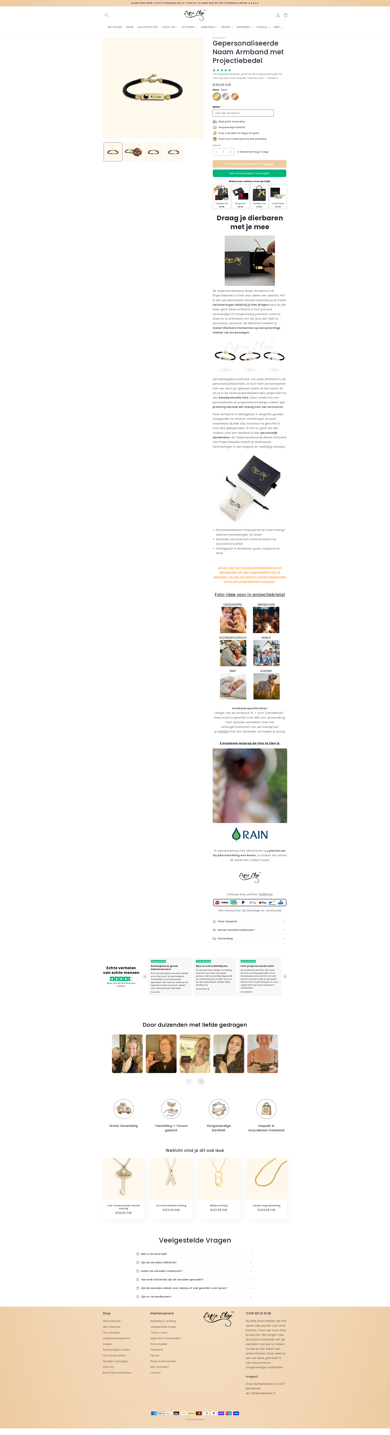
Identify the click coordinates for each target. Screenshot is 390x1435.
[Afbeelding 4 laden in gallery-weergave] (174, 152)
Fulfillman (266, 894)
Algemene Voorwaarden (165, 1338)
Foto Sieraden (111, 1332)
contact (223, 731)
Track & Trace (159, 1332)
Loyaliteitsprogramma (116, 1338)
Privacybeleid (159, 1344)
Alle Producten (112, 1321)
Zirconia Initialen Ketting (171, 1205)
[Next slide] (285, 976)
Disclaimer (157, 1349)
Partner (155, 1355)
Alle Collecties (111, 1326)
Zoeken (107, 1344)
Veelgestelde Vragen (164, 1326)
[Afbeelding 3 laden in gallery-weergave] (153, 152)
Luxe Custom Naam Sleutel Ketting (123, 1207)
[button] (106, 15)
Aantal (216, 145)
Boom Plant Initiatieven (117, 1372)
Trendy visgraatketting (266, 1205)
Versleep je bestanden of (249, 164)
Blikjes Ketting (218, 1205)
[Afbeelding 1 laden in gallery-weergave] (113, 152)
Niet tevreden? (160, 1367)
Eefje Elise (199, 1419)
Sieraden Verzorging (115, 1361)
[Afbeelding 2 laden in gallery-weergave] (133, 152)
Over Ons (108, 1367)
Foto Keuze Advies (114, 1355)
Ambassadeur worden (116, 1349)
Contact (156, 1372)
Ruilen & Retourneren (163, 1361)
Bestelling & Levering (163, 1321)
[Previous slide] (145, 976)
